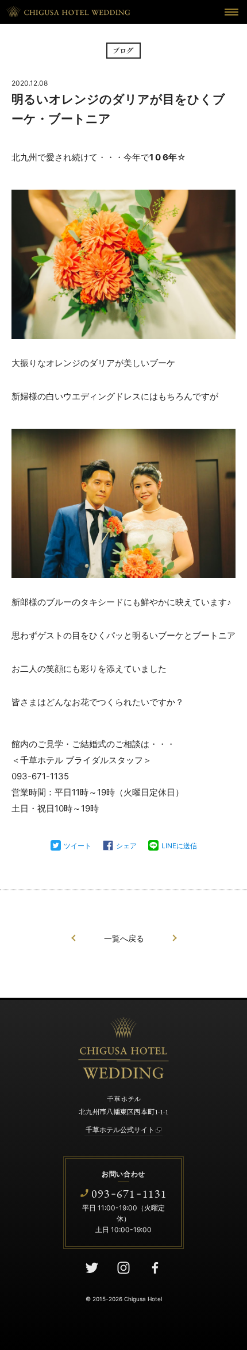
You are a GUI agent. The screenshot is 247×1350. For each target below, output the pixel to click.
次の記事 (174, 938)
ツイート (77, 845)
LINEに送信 (179, 845)
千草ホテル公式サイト (120, 1129)
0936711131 (129, 1193)
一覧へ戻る (124, 938)
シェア (126, 845)
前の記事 (73, 938)
